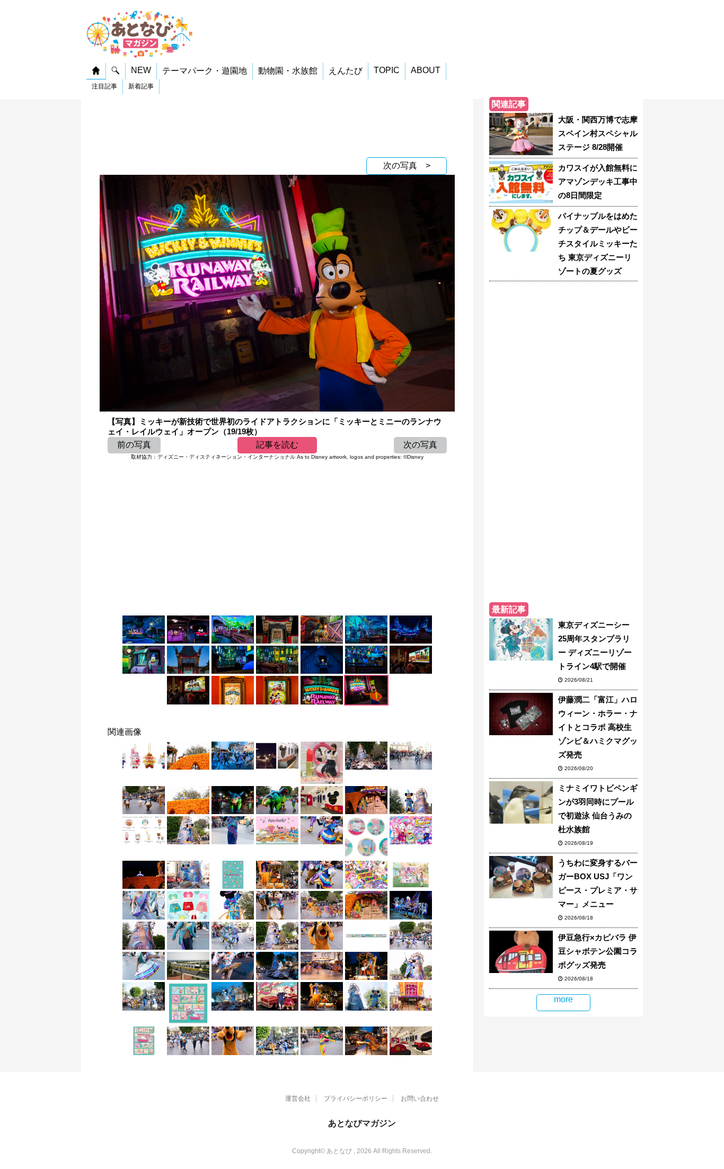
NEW (141, 70)
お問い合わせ (420, 1098)
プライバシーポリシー (355, 1098)
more (563, 999)
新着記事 (141, 86)
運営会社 (298, 1098)
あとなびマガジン (362, 1123)
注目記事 (104, 86)
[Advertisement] (277, 125)
